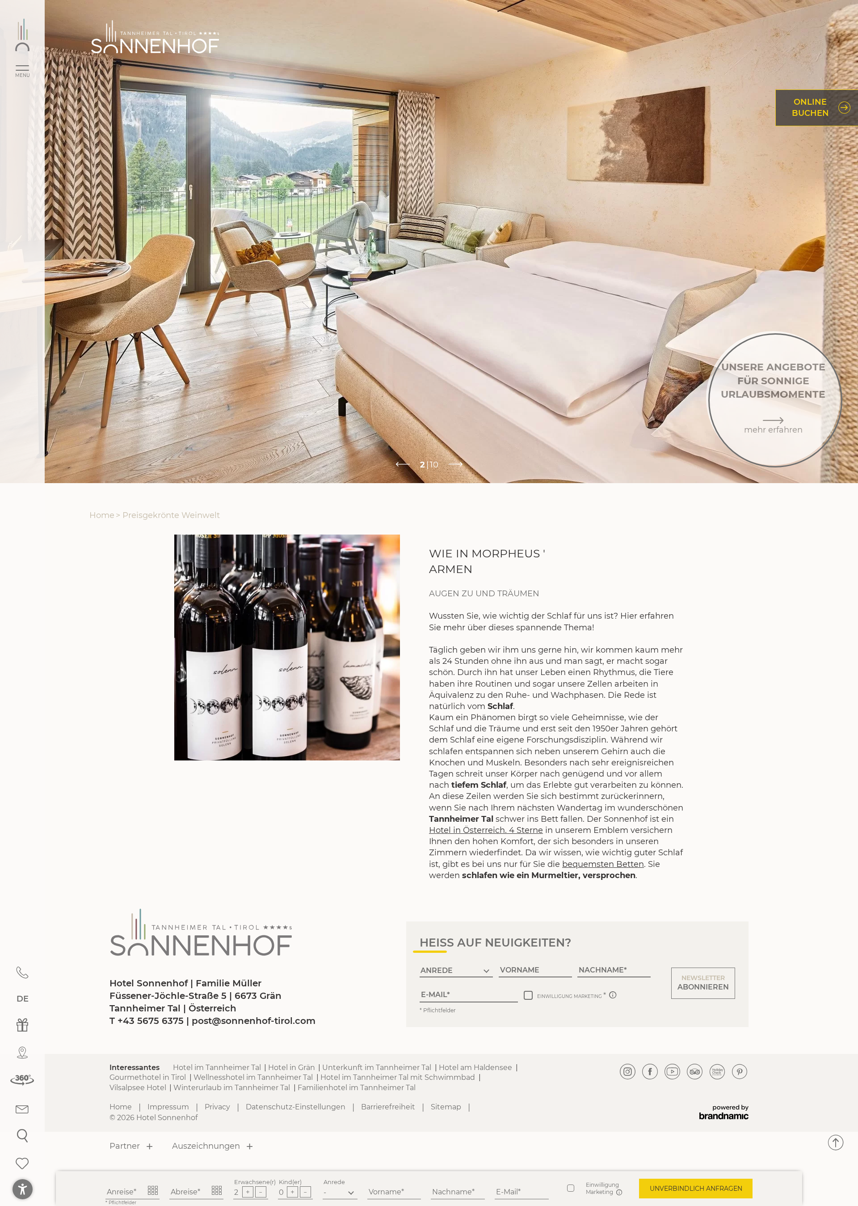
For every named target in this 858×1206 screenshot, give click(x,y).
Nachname (452, 1192)
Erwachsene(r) (255, 1182)
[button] (703, 983)
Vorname (385, 1192)
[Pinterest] (740, 1072)
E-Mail (507, 1192)
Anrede (334, 1182)
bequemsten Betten (603, 864)
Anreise (120, 1192)
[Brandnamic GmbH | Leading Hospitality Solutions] (724, 1112)
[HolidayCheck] (717, 1072)
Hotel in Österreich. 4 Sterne (486, 830)
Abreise (184, 1192)
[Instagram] (628, 1072)
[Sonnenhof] (22, 35)
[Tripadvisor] (695, 1072)
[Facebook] (650, 1072)
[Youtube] (672, 1072)
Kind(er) (290, 1182)
